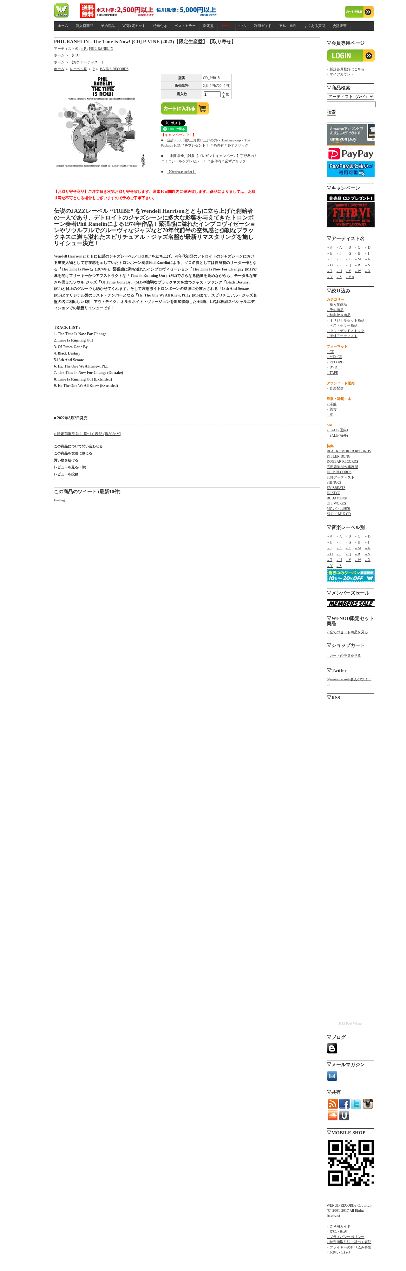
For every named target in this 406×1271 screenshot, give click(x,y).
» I (367, 253)
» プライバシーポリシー (345, 1237)
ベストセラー (185, 26)
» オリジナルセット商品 (345, 320)
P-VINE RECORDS (114, 69)
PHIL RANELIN (101, 48)
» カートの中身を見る (344, 655)
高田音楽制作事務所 (342, 467)
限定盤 (208, 26)
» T (329, 271)
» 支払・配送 (337, 1231)
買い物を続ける (66, 460)
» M (358, 259)
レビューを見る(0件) (70, 467)
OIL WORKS (336, 503)
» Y (330, 277)
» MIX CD (334, 357)
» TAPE (332, 373)
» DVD (332, 367)
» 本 (330, 414)
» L (348, 259)
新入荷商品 (84, 26)
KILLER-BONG (338, 456)
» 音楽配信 (335, 388)
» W (358, 271)
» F (339, 253)
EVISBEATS (336, 488)
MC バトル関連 (338, 509)
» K (339, 259)
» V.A (350, 277)
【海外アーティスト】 (87, 62)
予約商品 (108, 26)
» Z (339, 277)
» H (357, 253)
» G (348, 253)
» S (367, 265)
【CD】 (76, 55)
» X (367, 271)
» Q (348, 265)
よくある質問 (314, 26)
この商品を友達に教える (73, 453)
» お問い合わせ (338, 1252)
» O (330, 265)
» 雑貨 (332, 409)
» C (357, 247)
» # (329, 247)
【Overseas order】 (181, 171)
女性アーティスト (341, 477)
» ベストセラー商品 (342, 325)
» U (339, 271)
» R (357, 265)
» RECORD (335, 362)
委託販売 (340, 26)
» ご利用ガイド (338, 1226)
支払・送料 (288, 26)
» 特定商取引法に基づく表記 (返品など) (87, 434)
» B (348, 247)
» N (367, 259)
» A (339, 247)
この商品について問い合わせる (78, 446)
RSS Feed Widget (350, 1023)
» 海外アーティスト (342, 336)
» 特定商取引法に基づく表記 (349, 1242)
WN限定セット (134, 26)
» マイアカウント (340, 74)
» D (367, 247)
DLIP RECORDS (339, 472)
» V (348, 271)
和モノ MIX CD (339, 514)
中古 (242, 26)
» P (84, 48)
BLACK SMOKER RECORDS (349, 451)
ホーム (63, 26)
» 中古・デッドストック (345, 331)
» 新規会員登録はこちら (345, 69)
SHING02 (334, 482)
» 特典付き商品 (338, 315)
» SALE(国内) (337, 430)
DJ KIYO (333, 493)
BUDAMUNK (337, 498)
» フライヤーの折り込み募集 (349, 1247)
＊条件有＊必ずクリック (229, 145)
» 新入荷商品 (337, 304)
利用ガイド (263, 26)
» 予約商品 (335, 310)
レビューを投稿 (66, 474)
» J (329, 259)
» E (329, 253)
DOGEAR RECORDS (342, 461)
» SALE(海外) (337, 435)
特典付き (160, 26)
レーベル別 (78, 69)
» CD (330, 352)
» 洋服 (332, 404)
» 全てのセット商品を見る (347, 632)
